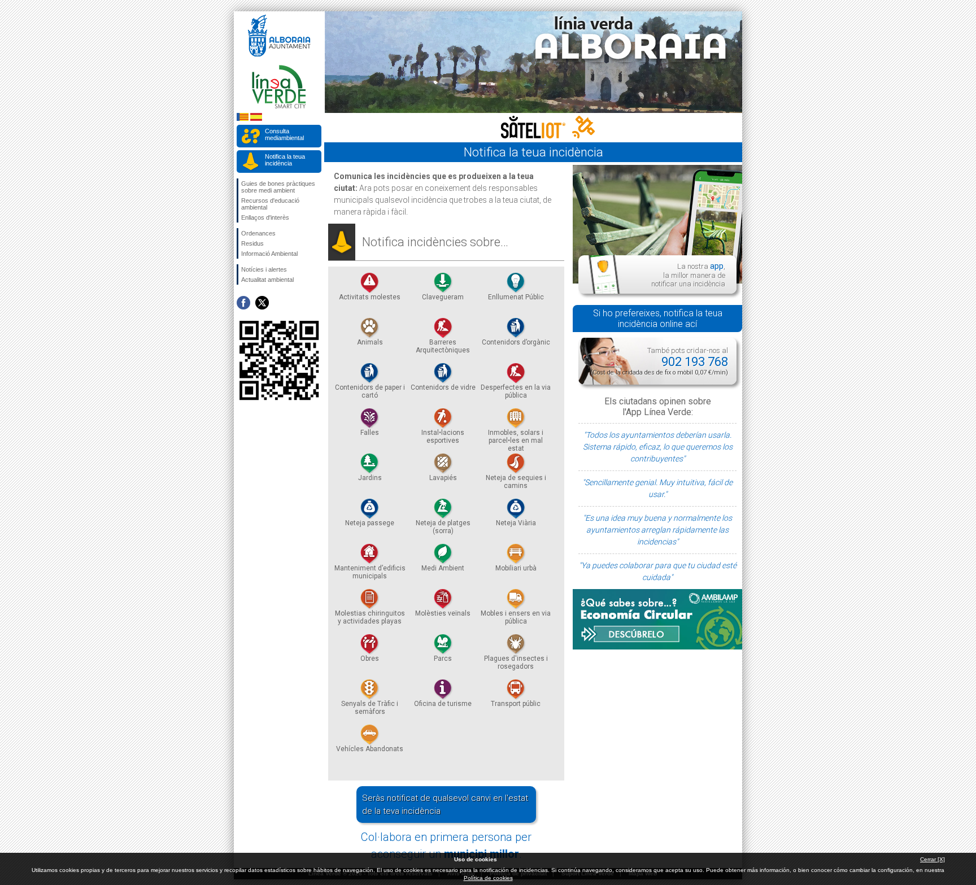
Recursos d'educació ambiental (270, 204)
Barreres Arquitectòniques (443, 346)
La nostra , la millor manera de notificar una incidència (688, 274)
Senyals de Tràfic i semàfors (369, 708)
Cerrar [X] (932, 859)
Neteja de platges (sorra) (443, 527)
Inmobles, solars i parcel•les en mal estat (515, 440)
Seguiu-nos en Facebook (243, 302)
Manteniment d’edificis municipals (370, 572)
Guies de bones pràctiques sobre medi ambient (278, 187)
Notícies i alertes (264, 269)
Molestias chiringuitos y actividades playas (370, 617)
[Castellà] (256, 119)
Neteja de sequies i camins (516, 482)
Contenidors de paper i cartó (370, 391)
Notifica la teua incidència (285, 160)
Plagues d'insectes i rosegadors (516, 662)
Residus (252, 243)
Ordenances (258, 233)
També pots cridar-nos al (659, 361)
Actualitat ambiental (267, 279)
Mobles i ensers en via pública (516, 617)
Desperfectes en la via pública (516, 391)
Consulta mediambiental (284, 134)
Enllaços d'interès (265, 217)
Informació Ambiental (269, 253)
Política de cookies (488, 878)
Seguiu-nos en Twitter (262, 302)
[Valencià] (243, 119)
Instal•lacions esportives (442, 436)
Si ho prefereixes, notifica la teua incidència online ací (657, 318)
